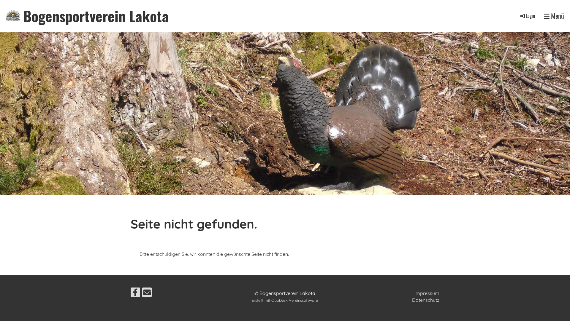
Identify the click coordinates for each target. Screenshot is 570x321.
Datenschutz (425, 300)
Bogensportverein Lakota (96, 16)
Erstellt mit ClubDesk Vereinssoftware (285, 300)
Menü (557, 15)
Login (530, 15)
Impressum (426, 293)
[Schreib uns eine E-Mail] (147, 293)
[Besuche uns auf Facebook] (135, 293)
